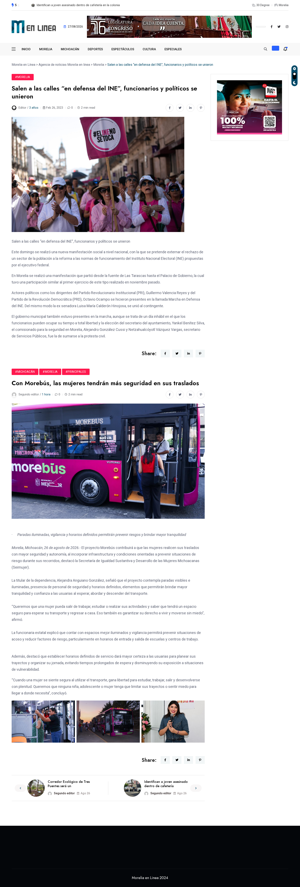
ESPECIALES (173, 49)
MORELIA (45, 49)
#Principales (76, 371)
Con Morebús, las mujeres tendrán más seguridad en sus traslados (82, 5)
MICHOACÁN (70, 49)
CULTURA (149, 49)
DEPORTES (95, 49)
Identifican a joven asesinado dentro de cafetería (166, 783)
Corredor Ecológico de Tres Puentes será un (69, 783)
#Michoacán (25, 371)
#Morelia (22, 77)
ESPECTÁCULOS (122, 49)
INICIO (26, 49)
